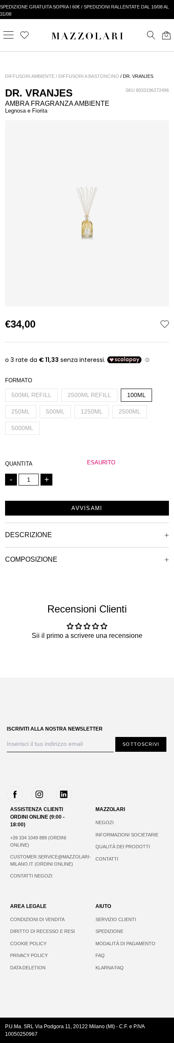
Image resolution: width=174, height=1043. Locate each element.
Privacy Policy (29, 955)
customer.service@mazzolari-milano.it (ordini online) (44, 860)
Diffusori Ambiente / (31, 76)
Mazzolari (88, 37)
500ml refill (31, 395)
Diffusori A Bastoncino (88, 76)
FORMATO (18, 380)
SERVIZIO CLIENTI (115, 919)
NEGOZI (104, 822)
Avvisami (86, 508)
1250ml (92, 411)
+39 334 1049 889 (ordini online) (38, 841)
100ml (136, 395)
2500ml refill (89, 395)
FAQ (100, 955)
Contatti (106, 858)
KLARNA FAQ (109, 967)
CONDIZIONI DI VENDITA (37, 919)
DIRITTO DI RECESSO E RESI (42, 931)
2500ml (130, 411)
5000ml (22, 428)
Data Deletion (28, 967)
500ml (55, 411)
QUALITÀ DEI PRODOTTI (122, 846)
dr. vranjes (138, 76)
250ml (20, 411)
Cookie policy (28, 943)
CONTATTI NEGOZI (31, 875)
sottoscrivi (140, 744)
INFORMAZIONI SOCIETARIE (126, 834)
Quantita (19, 464)
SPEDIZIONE (109, 931)
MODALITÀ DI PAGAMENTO (125, 943)
